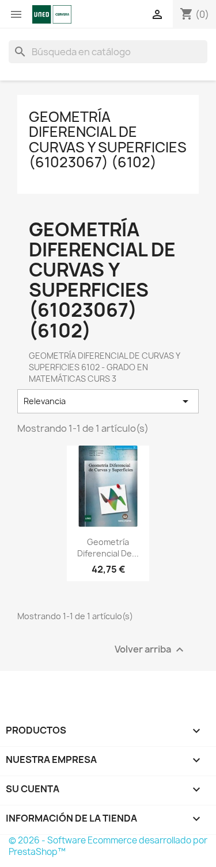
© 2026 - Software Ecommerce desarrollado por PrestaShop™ (108, 846)
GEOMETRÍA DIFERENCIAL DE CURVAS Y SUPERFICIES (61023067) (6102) (108, 139)
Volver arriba (151, 650)
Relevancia (108, 401)
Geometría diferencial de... (108, 547)
